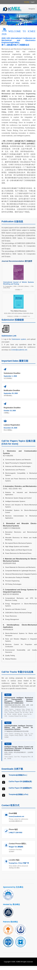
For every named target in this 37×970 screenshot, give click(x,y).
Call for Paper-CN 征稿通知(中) (20, 788)
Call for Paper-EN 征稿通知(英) (20, 781)
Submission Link (9, 336)
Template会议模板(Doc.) (18, 775)
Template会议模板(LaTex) (18, 794)
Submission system (19, 339)
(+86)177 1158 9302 (15, 832)
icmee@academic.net (19, 350)
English (32, 2)
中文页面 (26, 2)
